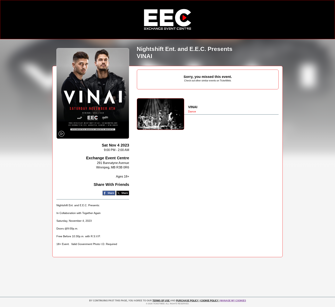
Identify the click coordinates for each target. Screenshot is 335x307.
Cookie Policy (209, 300)
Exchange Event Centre (107, 158)
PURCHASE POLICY (187, 300)
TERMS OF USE (161, 300)
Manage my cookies (233, 300)
